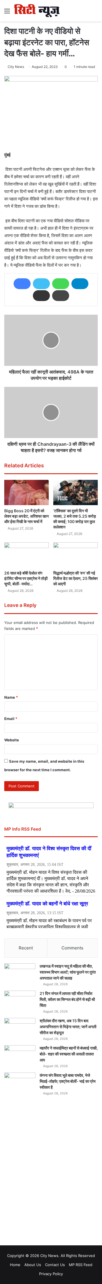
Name (11, 697)
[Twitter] (41, 283)
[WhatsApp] (60, 283)
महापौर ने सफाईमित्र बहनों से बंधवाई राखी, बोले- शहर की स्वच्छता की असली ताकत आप (69, 1054)
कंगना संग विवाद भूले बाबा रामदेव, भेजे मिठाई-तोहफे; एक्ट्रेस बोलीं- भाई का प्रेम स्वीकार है (67, 1081)
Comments (72, 948)
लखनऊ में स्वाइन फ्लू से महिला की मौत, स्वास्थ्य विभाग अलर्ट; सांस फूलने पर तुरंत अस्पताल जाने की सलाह (68, 972)
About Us (32, 1264)
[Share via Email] (41, 295)
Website (11, 740)
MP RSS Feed (80, 1264)
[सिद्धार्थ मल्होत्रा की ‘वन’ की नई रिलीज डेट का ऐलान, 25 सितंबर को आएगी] (75, 555)
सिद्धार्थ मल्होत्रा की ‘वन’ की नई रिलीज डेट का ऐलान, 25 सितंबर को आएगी (75, 578)
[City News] (37, 10)
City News (16, 67)
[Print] (60, 295)
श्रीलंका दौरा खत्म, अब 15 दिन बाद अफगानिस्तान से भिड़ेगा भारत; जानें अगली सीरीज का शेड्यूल (68, 1026)
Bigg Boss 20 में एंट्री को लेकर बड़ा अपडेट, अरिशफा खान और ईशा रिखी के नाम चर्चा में (26, 516)
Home (15, 1264)
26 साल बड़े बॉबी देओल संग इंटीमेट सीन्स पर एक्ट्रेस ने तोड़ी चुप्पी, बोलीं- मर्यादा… (26, 578)
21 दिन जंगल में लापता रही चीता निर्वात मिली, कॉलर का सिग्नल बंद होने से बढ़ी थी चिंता (67, 999)
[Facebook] (22, 283)
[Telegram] (79, 283)
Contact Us (55, 1264)
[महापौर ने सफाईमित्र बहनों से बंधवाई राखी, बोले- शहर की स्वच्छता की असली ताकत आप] (19, 1056)
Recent (26, 948)
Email (10, 718)
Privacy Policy (51, 1273)
